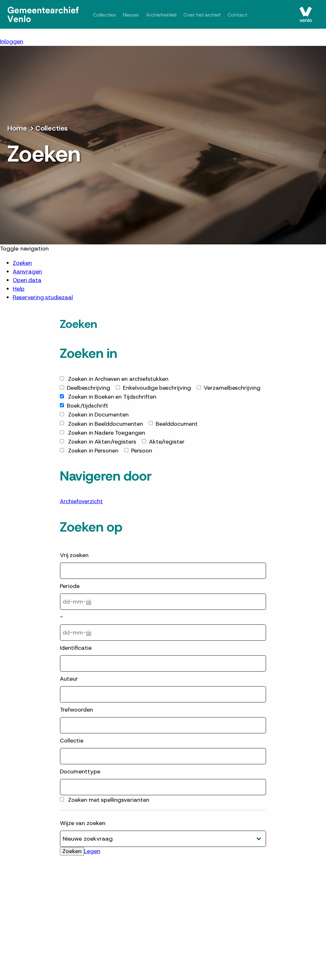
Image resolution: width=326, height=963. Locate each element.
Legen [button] (92, 851)
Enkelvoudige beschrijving (157, 388)
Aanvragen (27, 271)
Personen (93, 450)
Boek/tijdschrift (87, 405)
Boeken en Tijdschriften (112, 397)
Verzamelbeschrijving (232, 388)
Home (17, 128)
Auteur (69, 679)
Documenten (98, 414)
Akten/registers (102, 441)
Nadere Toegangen (106, 433)
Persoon (141, 450)
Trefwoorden (76, 709)
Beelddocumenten (105, 424)
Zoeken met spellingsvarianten (108, 800)
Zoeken (22, 263)
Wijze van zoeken (82, 823)
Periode (70, 586)
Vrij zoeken (74, 555)
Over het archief (215, 14)
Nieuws (135, 14)
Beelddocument (177, 424)
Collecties (106, 14)
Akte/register (167, 441)
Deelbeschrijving (88, 388)
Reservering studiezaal (43, 297)
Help (19, 289)
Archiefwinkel (169, 14)
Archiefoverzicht (81, 501)
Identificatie (76, 648)
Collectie (71, 740)
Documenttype (80, 771)
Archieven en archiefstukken (118, 379)
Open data (27, 280)
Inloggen (11, 41)
